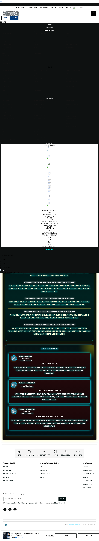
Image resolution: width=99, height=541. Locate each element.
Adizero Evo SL (49, 232)
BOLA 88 (3, 263)
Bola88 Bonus (44, 470)
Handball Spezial (49, 225)
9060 (49, 245)
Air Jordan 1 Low (49, 214)
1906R (50, 243)
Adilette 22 (49, 229)
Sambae (49, 230)
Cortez (49, 213)
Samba (49, 227)
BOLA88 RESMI (44, 7)
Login (5, 18)
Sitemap (42, 477)
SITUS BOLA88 (78, 455)
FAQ (41, 467)
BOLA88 (68, 7)
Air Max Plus (49, 216)
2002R (50, 241)
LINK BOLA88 (87, 488)
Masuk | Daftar (20, 7)
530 (49, 238)
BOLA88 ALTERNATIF (57, 7)
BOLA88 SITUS (87, 484)
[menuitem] (49, 24)
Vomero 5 (49, 220)
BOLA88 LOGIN (33, 7)
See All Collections (49, 221)
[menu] (49, 136)
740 (49, 239)
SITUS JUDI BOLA (21, 537)
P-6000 (49, 218)
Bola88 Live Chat (45, 474)
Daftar (14, 18)
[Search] (93, 13)
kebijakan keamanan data (46, 503)
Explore (3, 22)
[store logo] (11, 13)
